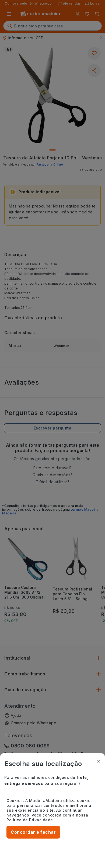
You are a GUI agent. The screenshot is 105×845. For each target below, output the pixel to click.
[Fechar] (98, 761)
